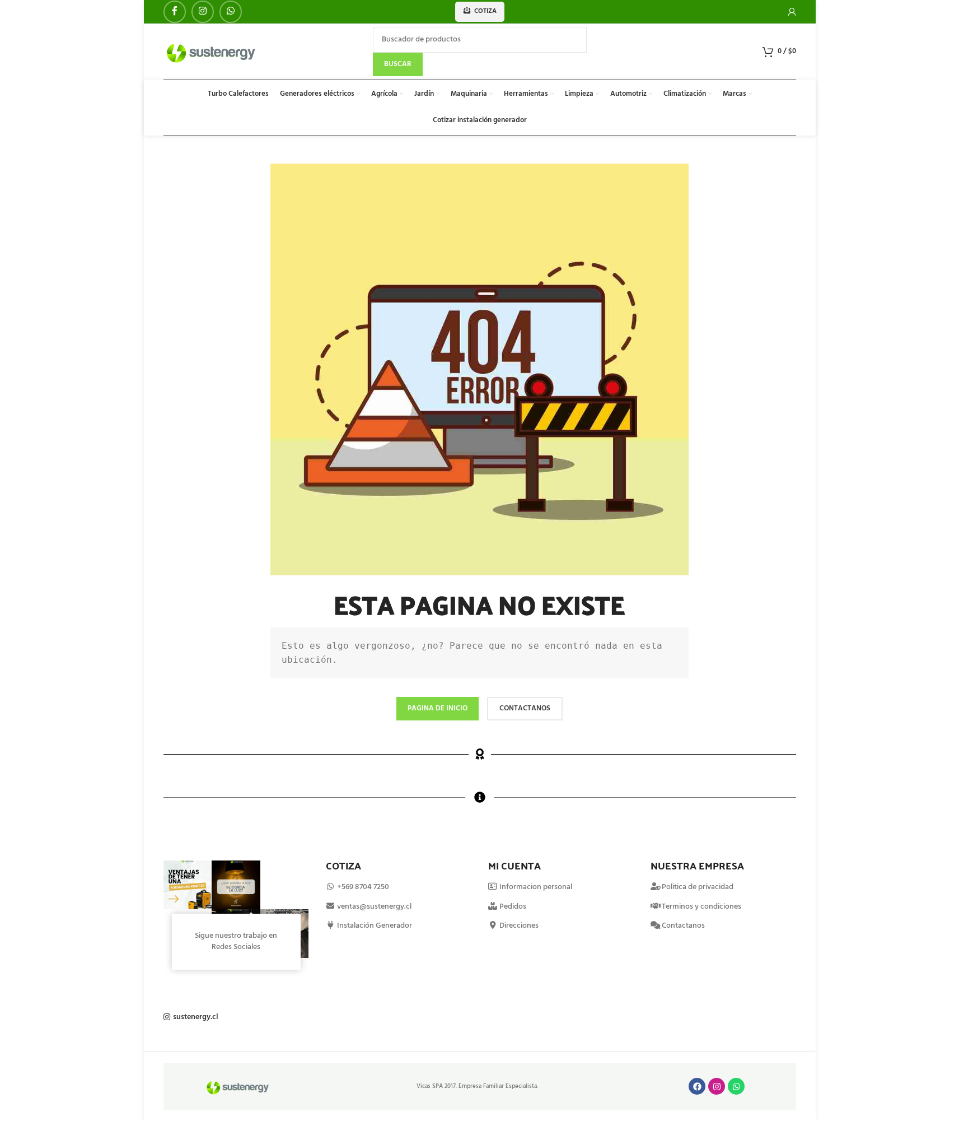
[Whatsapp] (736, 1086)
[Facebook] (697, 1086)
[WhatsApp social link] (230, 12)
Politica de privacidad (697, 887)
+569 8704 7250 (363, 887)
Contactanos (683, 925)
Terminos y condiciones (701, 906)
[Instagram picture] (187, 884)
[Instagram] (716, 1086)
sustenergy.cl (195, 1017)
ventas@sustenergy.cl (373, 906)
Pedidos (512, 906)
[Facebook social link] (174, 12)
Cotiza (485, 11)
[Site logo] (211, 51)
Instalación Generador (373, 925)
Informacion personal (535, 887)
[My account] (792, 12)
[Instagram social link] (202, 12)
